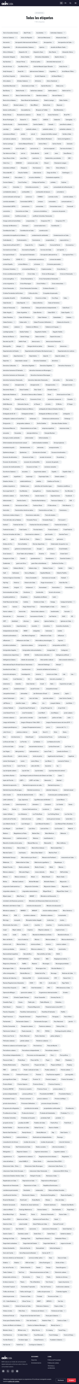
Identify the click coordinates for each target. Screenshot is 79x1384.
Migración (64, 881)
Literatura (36, 804)
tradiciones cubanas (63, 1287)
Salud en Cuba (9, 1224)
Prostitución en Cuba (10, 1113)
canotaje (6, 129)
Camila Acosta (8, 124)
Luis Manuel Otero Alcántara (65, 824)
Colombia (17, 187)
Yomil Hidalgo (54, 1335)
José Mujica (55, 713)
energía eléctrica (33, 433)
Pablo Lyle (32, 1002)
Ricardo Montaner (9, 1200)
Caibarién (57, 119)
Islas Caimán (31, 684)
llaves (71, 804)
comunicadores (67, 201)
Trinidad (40, 1296)
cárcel (34, 134)
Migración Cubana (51, 886)
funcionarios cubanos (33, 534)
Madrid (71, 828)
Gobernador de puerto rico (60, 544)
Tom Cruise (50, 1282)
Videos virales (8, 1311)
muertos (50, 925)
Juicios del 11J (62, 727)
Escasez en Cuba (33, 467)
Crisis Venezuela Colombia (29, 288)
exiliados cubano (9, 496)
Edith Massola (8, 404)
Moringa (6, 920)
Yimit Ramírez (8, 1335)
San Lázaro (7, 1229)
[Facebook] (3, 1371)
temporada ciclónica (10, 1277)
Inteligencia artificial (63, 655)
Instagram (65, 650)
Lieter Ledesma (8, 799)
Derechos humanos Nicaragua (41, 375)
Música (38, 939)
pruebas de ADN (24, 1123)
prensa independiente (10, 1094)
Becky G (6, 105)
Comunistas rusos (56, 206)
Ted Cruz (22, 1272)
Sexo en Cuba (63, 1258)
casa (57, 153)
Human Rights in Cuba (49, 606)
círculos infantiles (35, 177)
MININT (33, 896)
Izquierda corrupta (67, 684)
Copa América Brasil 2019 (12, 245)
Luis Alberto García (10, 824)
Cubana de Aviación (64, 322)
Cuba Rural (67, 307)
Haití (5, 573)
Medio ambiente (25, 867)
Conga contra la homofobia (12, 221)
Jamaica (57, 693)
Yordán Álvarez (8, 1340)
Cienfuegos (67, 172)
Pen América (38, 1045)
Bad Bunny (7, 90)
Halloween (16, 573)
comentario (61, 192)
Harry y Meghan (30, 573)
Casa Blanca (68, 153)
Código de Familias (39, 182)
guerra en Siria (21, 563)
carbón (24, 134)
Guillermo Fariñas (59, 563)
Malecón (64, 833)
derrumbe (57, 380)
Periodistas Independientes (13, 1055)
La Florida (24, 742)
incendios (48, 626)
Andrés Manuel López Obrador (44, 66)
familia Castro (22, 500)
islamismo (7, 684)
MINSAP (35, 910)
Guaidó (23, 558)
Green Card (64, 553)
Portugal (25, 1079)
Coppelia (42, 245)
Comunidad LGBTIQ (10, 206)
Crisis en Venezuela (67, 274)
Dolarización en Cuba (64, 394)
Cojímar (64, 182)
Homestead (43, 587)
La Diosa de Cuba (9, 742)
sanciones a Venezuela (50, 1229)
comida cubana (69, 197)
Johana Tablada (9, 708)
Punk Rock (68, 1123)
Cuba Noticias (26, 307)
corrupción (61, 250)
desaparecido (35, 385)
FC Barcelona (53, 505)
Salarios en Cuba (23, 1219)
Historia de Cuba (31, 582)
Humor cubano (9, 611)
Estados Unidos (9, 481)
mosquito (18, 920)
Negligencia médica (61, 959)
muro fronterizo (24, 939)
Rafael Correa (39, 1127)
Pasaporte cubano (28, 1026)
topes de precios (65, 1282)
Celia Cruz (7, 163)
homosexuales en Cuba (11, 592)
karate (36, 732)
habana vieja (34, 568)
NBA (48, 959)
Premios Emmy (38, 1084)
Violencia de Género (39, 1311)
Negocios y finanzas (10, 963)
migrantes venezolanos (30, 891)
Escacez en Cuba (29, 457)
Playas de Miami (57, 1065)
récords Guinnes (65, 1142)
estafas (39, 481)
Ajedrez (43, 47)
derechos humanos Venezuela (13, 380)
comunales (53, 201)
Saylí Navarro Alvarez (43, 1238)
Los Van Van (69, 814)
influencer (62, 635)
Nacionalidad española (11, 954)
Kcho (56, 732)
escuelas (26, 471)
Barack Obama (58, 95)
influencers (7, 640)
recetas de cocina (30, 1142)
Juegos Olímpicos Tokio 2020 (31, 722)
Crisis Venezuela (9, 288)
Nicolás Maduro (57, 968)
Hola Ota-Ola (64, 582)
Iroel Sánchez (18, 679)
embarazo (34, 418)
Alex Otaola (53, 52)
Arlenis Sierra (26, 76)
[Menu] (75, 3)
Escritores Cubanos (10, 471)
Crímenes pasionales (54, 264)
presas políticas (29, 1094)
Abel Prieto (28, 33)
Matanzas (7, 862)
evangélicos (37, 491)
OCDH (32, 983)
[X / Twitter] (8, 1371)
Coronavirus (70, 245)
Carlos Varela (57, 144)
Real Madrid (7, 1137)
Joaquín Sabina (56, 703)
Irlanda (6, 679)
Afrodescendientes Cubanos (25, 47)
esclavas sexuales (51, 467)
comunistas (40, 206)
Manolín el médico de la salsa (13, 843)
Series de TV (47, 1253)
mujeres (30, 930)
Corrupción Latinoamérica (49, 254)
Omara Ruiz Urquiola (10, 988)
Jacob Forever (36, 689)
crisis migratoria (9, 283)
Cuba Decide (7, 303)
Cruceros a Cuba (41, 298)
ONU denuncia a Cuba (64, 988)
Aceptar (71, 1380)
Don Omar (7, 399)
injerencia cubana (27, 645)
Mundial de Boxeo (64, 934)
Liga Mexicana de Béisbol (43, 799)
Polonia (39, 1074)
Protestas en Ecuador (29, 1118)
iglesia (37, 621)
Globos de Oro (8, 544)
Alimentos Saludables (42, 57)
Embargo (69, 418)
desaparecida (20, 385)
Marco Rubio (22, 848)
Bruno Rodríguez (9, 119)
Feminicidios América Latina (24, 510)
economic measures (55, 399)
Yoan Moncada (39, 1335)
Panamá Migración (34, 1007)
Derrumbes (70, 380)
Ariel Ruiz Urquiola (9, 76)
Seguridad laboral (49, 1243)
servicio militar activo (37, 1258)
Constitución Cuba (9, 230)
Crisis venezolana (58, 283)
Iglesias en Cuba (67, 621)
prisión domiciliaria (10, 1103)
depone (6, 356)
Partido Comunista (10, 1026)
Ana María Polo (23, 66)
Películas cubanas (9, 1041)
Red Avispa (7, 1147)
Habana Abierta (19, 568)
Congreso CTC (46, 221)
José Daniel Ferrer (10, 713)
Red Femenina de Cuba (24, 1147)
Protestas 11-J (67, 1113)
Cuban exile (24, 322)
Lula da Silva (45, 828)
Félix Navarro (68, 505)
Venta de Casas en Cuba (24, 1306)
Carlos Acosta (27, 139)
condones (7, 216)
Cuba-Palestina (9, 317)
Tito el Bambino (35, 1282)
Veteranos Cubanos (43, 1306)
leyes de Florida (9, 780)
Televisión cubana (61, 1272)
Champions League (61, 163)
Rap (54, 1132)
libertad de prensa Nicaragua (13, 790)
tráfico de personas (45, 1291)
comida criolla (53, 197)
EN (65, 3)
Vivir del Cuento (32, 1320)
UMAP (39, 1301)
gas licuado (50, 534)
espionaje (30, 476)
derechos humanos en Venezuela (14, 375)
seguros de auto (66, 1243)
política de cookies (13, 1381)
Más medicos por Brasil (29, 857)
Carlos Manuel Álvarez (26, 144)
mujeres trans (61, 930)
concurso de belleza (41, 211)
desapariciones (68, 385)
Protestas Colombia (10, 1118)
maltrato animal (23, 838)
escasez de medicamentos (12, 467)
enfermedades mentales (41, 443)
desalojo (7, 385)
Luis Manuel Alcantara (43, 824)
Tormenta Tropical (10, 1287)
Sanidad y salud (24, 1233)
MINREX (24, 910)
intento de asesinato (28, 660)
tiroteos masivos (9, 1282)
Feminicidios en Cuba (47, 510)
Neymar (35, 963)
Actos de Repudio (27, 37)
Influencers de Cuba (24, 640)
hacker (61, 568)
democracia (37, 341)
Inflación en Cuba (47, 635)
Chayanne (25, 168)
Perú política (65, 1055)
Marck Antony (8, 848)
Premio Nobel (8, 1084)
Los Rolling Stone (54, 814)
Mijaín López (8, 896)
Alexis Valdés (26, 57)
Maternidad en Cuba (23, 862)
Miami (34, 877)
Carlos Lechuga (8, 144)
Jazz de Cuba (34, 698)
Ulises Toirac (27, 1301)
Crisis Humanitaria (28, 279)
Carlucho (70, 144)
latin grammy (20, 751)
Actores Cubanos (10, 37)
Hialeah (64, 578)
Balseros (7, 95)
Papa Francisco (9, 1016)
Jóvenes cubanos (9, 717)
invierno (39, 674)
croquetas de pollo (10, 298)
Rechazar (61, 1380)
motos (63, 920)
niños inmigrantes (9, 973)
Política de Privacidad (54, 1360)
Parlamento (7, 1021)
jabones (6, 689)
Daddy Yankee (25, 332)
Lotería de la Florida (10, 819)
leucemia (48, 766)
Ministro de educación (54, 905)
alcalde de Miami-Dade (59, 47)
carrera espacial (50, 148)
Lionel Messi (62, 799)
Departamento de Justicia (67, 351)
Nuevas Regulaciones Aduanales (14, 983)
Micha (5, 881)
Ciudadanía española (54, 177)
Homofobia (69, 587)
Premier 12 (37, 1079)
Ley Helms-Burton (9, 775)
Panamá (20, 1007)
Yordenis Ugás (24, 1340)
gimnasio (61, 539)
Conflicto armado (21, 216)
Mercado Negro (25, 872)
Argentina (54, 71)
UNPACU (50, 1301)
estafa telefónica (26, 481)
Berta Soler (48, 105)
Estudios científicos (64, 486)
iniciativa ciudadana (10, 645)
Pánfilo (64, 1012)
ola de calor (53, 983)
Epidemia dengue (9, 452)
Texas (39, 1277)
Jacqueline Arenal (52, 689)
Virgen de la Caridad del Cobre (31, 1315)
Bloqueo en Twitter (43, 110)
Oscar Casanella (40, 997)
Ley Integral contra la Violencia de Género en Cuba (37, 775)
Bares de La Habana (10, 100)
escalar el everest (46, 457)
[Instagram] (12, 1371)
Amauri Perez (21, 62)
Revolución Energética (49, 1195)
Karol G (46, 732)
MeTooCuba (64, 872)
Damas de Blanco (9, 336)
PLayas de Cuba (41, 1065)
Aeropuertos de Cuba (66, 42)
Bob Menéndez (59, 110)
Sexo (51, 1258)
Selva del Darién (26, 1248)
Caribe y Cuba (67, 134)
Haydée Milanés (46, 573)
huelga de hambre (68, 602)
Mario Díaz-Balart (38, 852)
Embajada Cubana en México (25, 409)
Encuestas (19, 433)
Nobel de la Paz (41, 973)
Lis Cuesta (7, 804)
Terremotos (27, 1277)
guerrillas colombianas (39, 563)
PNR (5, 1070)
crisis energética (10, 279)
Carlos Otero (43, 144)
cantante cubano (49, 129)
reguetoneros (8, 1156)
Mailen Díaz (36, 833)
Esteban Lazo (25, 486)
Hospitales (25, 597)
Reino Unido (38, 1161)
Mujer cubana (18, 930)
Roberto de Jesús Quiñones (30, 1205)
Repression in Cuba (31, 1185)
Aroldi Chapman (41, 76)
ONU (49, 988)
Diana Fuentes (25, 389)
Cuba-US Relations (26, 317)
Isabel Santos (41, 679)
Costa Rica (7, 259)
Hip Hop (6, 582)
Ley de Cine (26, 770)
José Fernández (28, 713)
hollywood (30, 587)
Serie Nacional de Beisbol (29, 1253)
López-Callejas (8, 814)
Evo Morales (69, 491)
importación (7, 626)
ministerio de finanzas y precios (14, 901)
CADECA (46, 119)
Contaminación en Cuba (62, 235)
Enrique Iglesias (60, 443)
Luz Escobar (59, 828)
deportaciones (19, 356)
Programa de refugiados (11, 1108)
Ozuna (21, 1002)
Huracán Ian (8, 616)
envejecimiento (55, 447)
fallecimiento (8, 500)
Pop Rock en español (54, 1074)
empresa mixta (65, 428)
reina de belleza (9, 1161)
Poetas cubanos (51, 1070)
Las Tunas (69, 746)
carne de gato (21, 148)
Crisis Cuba (33, 274)
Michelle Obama (50, 881)
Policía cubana (66, 1070)
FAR (71, 500)
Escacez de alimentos (59, 452)
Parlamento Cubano (23, 1021)
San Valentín (20, 1229)
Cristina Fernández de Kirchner (13, 293)
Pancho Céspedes (9, 1012)
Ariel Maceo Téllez (68, 71)
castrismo (36, 158)
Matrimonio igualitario (42, 862)
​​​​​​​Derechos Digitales (29, 365)
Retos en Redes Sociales (57, 1190)
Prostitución (70, 1108)
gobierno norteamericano (24, 549)
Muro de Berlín (8, 939)
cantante (18, 129)
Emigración (8, 423)
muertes (38, 925)
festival (6, 524)
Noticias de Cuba (69, 973)
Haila (70, 568)
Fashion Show (38, 505)
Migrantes (66, 886)
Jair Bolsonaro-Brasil (41, 693)
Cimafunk (7, 177)
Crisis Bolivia (62, 269)
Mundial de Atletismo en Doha (43, 934)
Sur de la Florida (9, 1267)
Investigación (26, 674)
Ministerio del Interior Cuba (12, 905)
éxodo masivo (41, 496)
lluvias (15, 809)
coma (46, 187)
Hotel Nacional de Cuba (11, 602)
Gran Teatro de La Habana (26, 553)
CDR (70, 158)
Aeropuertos (49, 42)
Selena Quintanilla (9, 1248)
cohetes (53, 182)
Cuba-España (66, 312)
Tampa (49, 1267)
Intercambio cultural (47, 660)
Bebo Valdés (64, 100)
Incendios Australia (63, 626)
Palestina (59, 1002)
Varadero (7, 1306)
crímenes (38, 264)
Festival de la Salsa (61, 524)
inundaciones (27, 669)
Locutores (46, 809)
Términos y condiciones (51, 1367)
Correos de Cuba (46, 250)
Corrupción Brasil (9, 254)
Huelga (53, 602)
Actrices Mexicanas (45, 37)
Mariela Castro (9, 852)
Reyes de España (67, 1195)
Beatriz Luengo (49, 100)
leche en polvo (38, 756)
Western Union (8, 1330)
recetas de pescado (48, 1142)
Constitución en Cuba (27, 230)
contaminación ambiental (40, 235)
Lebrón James (23, 756)
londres (58, 809)
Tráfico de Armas (9, 1291)
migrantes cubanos (10, 891)
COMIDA (41, 197)
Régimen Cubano (23, 1151)
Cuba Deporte (23, 303)
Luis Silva (32, 828)
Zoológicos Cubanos (36, 1344)
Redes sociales (42, 1147)
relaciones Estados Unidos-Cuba (14, 1176)
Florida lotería (38, 529)
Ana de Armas (8, 66)
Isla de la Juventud (57, 679)
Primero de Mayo (61, 1098)
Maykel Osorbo (9, 867)
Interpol (59, 664)
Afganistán (7, 47)
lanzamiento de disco (36, 746)
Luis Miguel (7, 828)
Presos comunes (26, 1098)
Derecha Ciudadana (41, 361)
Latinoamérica (34, 751)
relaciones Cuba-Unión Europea (14, 1171)
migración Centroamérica (12, 886)
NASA (58, 954)
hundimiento (55, 611)
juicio (49, 727)
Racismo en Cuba (24, 1127)
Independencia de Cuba (11, 631)
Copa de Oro (29, 245)
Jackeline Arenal (20, 689)
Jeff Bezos (7, 703)
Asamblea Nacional (10, 86)
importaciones (22, 626)
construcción (44, 230)
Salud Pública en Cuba (41, 1224)
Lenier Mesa (36, 761)
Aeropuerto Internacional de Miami (27, 42)
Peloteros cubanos (43, 1041)
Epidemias (24, 452)
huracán (68, 611)
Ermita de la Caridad (40, 452)
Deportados (34, 356)
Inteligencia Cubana (10, 660)
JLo (44, 703)
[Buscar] (70, 3)
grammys (51, 549)
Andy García (63, 66)
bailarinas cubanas (37, 90)
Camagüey (70, 119)
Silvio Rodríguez (45, 1262)
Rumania (23, 1214)
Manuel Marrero (34, 843)
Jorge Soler (62, 708)
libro (42, 795)
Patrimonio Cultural (10, 1031)
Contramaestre (22, 240)
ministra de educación (34, 905)
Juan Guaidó (43, 717)
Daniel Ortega (26, 336)
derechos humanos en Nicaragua (40, 370)
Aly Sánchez (7, 62)
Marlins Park (54, 852)
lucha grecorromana (54, 819)
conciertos (7, 211)
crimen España (8, 264)
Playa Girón (26, 1065)
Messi (53, 872)
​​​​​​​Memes (62, 867)
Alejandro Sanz (39, 52)
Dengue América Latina (36, 346)
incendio (35, 626)
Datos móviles (40, 336)
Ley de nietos (40, 770)
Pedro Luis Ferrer (9, 1036)
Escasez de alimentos (11, 462)
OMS (25, 988)
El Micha (59, 404)
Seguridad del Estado (31, 1243)
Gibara (38, 539)
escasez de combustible (33, 462)
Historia (17, 582)
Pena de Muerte (53, 1045)
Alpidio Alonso (60, 57)
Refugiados (8, 1151)
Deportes (7, 361)
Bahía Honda (21, 90)
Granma (42, 553)
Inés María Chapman (29, 635)
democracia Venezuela (54, 341)
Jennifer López (21, 703)
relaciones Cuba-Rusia (57, 1166)
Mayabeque (59, 862)
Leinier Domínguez (9, 761)
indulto (60, 631)
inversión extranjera (10, 674)
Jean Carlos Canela (66, 698)
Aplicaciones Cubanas (37, 71)
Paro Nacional (59, 1021)
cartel (47, 153)
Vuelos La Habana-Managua (37, 1325)
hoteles (27, 602)
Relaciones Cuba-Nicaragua (34, 1166)
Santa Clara (38, 1233)
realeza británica (22, 1137)
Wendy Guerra (56, 1325)
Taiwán (39, 1267)
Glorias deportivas (40, 544)
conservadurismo (40, 225)
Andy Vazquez (8, 71)
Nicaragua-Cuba (9, 968)
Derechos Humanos (65, 365)
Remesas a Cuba (52, 1176)
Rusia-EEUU (8, 1219)
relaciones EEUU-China (61, 1171)
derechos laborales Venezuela (38, 380)
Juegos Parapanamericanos (32, 727)
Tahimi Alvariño (26, 1267)
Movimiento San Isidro (11, 925)
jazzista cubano (49, 698)
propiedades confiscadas (53, 1108)
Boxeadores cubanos (25, 115)
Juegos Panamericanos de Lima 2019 (59, 722)
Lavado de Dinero (63, 751)
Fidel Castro (24, 529)
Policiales (7, 1074)
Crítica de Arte (34, 293)
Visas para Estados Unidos (12, 1320)
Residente (27, 1190)
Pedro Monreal (25, 1036)
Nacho (51, 949)
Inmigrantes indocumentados (33, 650)
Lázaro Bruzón (8, 756)
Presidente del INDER (47, 1094)
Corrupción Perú (69, 254)
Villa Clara (23, 1311)
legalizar (72, 756)
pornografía (70, 1074)
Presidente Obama (65, 1094)
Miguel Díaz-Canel (64, 891)
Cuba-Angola (8, 312)
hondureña (40, 592)
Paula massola (27, 1031)
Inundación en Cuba (10, 669)
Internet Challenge (45, 664)
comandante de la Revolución (63, 187)
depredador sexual (22, 361)
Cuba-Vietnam (43, 317)
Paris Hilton (68, 1016)
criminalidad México (29, 269)
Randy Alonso (27, 1132)
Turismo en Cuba (54, 1296)
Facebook (70, 496)
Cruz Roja (55, 298)
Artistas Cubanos (24, 81)
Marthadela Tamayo (10, 857)
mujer (5, 930)
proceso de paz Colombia (50, 1103)
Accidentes (41, 33)
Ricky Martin (36, 1200)
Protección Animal (29, 1113)
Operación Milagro (9, 992)
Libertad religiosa (52, 790)
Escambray (61, 457)
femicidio (7, 510)
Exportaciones (56, 496)
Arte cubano (8, 81)
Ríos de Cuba (60, 1200)
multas (25, 934)
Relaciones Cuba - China (12, 1166)
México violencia (21, 877)
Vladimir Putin (47, 1320)
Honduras (28, 592)
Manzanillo (48, 843)
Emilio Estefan (42, 423)
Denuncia (52, 346)
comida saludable (9, 201)
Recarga (60, 1137)
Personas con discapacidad (36, 1055)
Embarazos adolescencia (51, 418)
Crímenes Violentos (10, 269)
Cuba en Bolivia (38, 303)
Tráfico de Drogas (26, 1291)
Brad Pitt (67, 115)
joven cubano (69, 713)
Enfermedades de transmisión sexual (15, 443)
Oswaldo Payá (8, 1002)
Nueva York (68, 978)
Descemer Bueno (9, 389)
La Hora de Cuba (9, 746)
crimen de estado (56, 259)
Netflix (25, 963)
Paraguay (56, 1016)
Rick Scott (24, 1200)
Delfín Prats (23, 341)
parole (72, 1021)
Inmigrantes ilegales (10, 650)
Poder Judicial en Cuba (32, 1070)
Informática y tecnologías (44, 640)
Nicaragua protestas (63, 963)
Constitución (56, 225)
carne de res (35, 148)
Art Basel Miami (57, 76)
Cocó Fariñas (23, 182)
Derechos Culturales (10, 365)
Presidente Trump (9, 1098)
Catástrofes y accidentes (54, 158)
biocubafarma (26, 110)
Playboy (70, 1065)
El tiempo (7, 409)
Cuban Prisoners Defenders (43, 322)
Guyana (6, 568)
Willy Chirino (37, 1330)
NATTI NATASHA (24, 959)
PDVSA (48, 1031)
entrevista (41, 447)
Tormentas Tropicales (29, 1287)
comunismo (27, 206)
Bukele (35, 119)
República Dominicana (51, 1185)
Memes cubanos (9, 872)
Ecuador (71, 399)
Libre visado (8, 795)
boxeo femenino (54, 115)
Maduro (6, 833)
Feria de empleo (51, 515)
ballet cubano (53, 90)
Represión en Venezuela (11, 1185)
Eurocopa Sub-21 (9, 491)
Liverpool (48, 804)
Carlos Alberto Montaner (44, 139)
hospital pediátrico (9, 597)
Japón (67, 693)
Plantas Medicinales (10, 1065)
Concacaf (71, 206)
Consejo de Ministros (10, 225)
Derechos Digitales (47, 365)
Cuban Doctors (9, 322)
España (55, 471)
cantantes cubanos (66, 129)
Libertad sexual (69, 790)
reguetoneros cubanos (26, 1156)
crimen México (24, 264)
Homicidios (56, 587)
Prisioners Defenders (29, 1103)
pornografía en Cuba (10, 1079)
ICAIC (64, 616)
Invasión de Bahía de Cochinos (47, 669)
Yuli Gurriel (7, 1344)
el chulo (49, 404)
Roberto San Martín (68, 1205)
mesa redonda (40, 872)
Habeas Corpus (48, 568)
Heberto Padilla (62, 573)
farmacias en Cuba (22, 505)
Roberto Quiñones (50, 1205)
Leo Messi (49, 761)
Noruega (54, 973)
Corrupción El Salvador (28, 254)
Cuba (66, 298)
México (7, 877)
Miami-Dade (62, 877)
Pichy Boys (22, 1060)
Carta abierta (35, 153)
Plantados (69, 1060)
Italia (52, 684)
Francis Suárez (53, 529)
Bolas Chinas (8, 115)
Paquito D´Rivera (42, 1016)
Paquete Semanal (25, 1016)
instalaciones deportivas (11, 655)
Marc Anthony (62, 843)
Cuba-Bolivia (38, 312)
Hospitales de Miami (41, 597)
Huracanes (21, 616)
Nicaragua (47, 963)
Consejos (26, 225)
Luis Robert (20, 828)
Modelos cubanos (47, 915)
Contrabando (8, 240)
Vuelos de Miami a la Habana (13, 1325)
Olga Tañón (66, 983)
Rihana (48, 1200)
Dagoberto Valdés (42, 332)
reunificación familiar (10, 1195)
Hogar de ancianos (48, 582)
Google (40, 549)
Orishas (6, 997)
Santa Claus (51, 1233)
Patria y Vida (61, 1026)
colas (6, 187)
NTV (56, 978)
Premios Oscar (43, 1089)
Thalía (49, 1277)
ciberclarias (38, 172)
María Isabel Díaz (57, 848)
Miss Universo (68, 910)
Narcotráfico (28, 954)
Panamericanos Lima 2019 (55, 1007)
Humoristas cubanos (39, 611)
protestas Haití (46, 1118)
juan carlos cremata (27, 717)
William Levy (23, 1330)
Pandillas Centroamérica (28, 1012)
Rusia (34, 1214)
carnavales (7, 148)
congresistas (31, 221)
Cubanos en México (33, 327)
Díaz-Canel (38, 389)
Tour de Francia (46, 1287)
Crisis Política (42, 283)
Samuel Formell (59, 1224)
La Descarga (63, 737)
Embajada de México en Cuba (49, 414)
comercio (29, 197)
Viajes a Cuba (59, 1306)
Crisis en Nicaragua (49, 274)
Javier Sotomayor (9, 698)
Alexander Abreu (68, 52)
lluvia (5, 809)
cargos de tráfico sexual (49, 134)
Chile (49, 168)
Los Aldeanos (23, 814)
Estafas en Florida (53, 481)
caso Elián (24, 158)
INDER (26, 631)
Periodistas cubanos (53, 1050)
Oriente (66, 992)
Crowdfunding (26, 298)
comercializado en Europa (12, 197)
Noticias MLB (28, 978)
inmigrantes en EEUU (60, 645)
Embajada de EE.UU (10, 414)
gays (13, 539)
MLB (17, 915)
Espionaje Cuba (45, 476)
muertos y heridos (64, 925)
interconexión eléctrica (67, 660)
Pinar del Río (36, 1060)
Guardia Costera (66, 558)
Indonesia (49, 631)
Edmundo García (24, 404)
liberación (48, 780)
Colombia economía (33, 187)
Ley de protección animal (57, 770)
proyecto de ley (8, 1123)
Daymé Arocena (56, 336)
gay (5, 539)
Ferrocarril (62, 520)
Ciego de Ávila (52, 172)
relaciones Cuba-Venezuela (39, 1171)
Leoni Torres (8, 766)
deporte (47, 356)
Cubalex (70, 317)
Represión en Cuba (30, 1180)
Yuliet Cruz (20, 1344)
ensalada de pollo (9, 447)
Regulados (66, 1156)
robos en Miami (9, 1209)
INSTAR (27, 655)
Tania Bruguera (61, 1267)
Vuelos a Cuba (62, 1320)
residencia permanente (11, 1190)
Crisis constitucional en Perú (13, 274)
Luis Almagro (26, 824)
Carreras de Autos (66, 148)
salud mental (24, 1224)
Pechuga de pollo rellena (63, 1031)
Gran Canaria (8, 553)
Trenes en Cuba (26, 1296)
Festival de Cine (19, 524)
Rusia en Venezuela (48, 1214)
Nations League (8, 959)
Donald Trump (20, 399)
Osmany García (57, 997)
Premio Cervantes (67, 1079)
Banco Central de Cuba (24, 95)
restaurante (40, 1190)
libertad (60, 780)
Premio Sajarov (23, 1084)
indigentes (37, 631)
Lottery (40, 819)
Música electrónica (68, 939)
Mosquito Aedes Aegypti (34, 920)
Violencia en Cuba (58, 1311)
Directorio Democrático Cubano (32, 394)
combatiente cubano (10, 192)
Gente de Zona (25, 539)
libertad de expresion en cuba (33, 785)
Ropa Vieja (71, 1209)
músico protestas (9, 949)
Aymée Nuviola (46, 86)
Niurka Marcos (25, 973)
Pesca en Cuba (8, 1060)
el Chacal (37, 404)
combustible (27, 192)
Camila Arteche (23, 124)
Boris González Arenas (11, 33)
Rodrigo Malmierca (26, 1209)
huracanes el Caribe (37, 616)
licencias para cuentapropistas (58, 795)
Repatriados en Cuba (10, 1180)
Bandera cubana (42, 95)
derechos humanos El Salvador (14, 370)
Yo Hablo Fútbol (24, 1335)
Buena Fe (24, 119)
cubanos (18, 327)
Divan (50, 394)
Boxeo (40, 115)
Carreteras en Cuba (10, 153)
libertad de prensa (55, 785)
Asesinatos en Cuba (29, 86)
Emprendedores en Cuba (29, 428)
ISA (29, 679)
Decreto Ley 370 (9, 341)
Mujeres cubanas (44, 930)
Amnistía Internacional (55, 62)
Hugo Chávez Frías (29, 606)
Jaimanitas (24, 693)
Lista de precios (22, 804)
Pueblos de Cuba (40, 1123)
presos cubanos (43, 1098)
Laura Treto (48, 751)
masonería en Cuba (68, 857)
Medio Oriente (40, 867)
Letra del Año (36, 766)
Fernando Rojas (48, 520)
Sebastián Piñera (61, 1238)
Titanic (23, 1282)
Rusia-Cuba (64, 1214)
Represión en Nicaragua (49, 1180)
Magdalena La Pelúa (21, 833)
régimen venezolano (42, 1151)
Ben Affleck (35, 105)
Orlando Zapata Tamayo (22, 997)
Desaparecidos (52, 385)
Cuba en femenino (54, 303)
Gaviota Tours (64, 534)
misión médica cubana (51, 910)
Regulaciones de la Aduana (48, 1156)
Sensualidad (40, 1248)
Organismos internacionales (49, 992)
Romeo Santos (42, 1209)
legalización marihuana (56, 756)
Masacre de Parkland (49, 857)
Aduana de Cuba (62, 37)
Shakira (6, 1262)
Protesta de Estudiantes (48, 1113)
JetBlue (35, 703)
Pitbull (58, 1060)
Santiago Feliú (26, 1238)
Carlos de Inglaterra (65, 139)
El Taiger (71, 404)
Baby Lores (60, 86)
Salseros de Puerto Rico (41, 1219)
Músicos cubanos (38, 949)
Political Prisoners (24, 1074)
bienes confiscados (10, 110)
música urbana (36, 944)
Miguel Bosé (48, 891)
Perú (53, 1055)
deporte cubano (61, 356)
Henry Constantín (32, 578)
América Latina (36, 62)
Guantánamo (51, 558)
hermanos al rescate (49, 578)
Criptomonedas (47, 269)
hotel (55, 597)
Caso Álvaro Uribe (9, 158)
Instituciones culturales (43, 655)
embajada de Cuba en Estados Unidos (51, 409)
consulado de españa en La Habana (15, 235)
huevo (5, 606)
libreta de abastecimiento (26, 795)
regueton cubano (60, 1151)
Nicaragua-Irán (41, 968)
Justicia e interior (22, 732)
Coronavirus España (29, 250)
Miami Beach (47, 877)
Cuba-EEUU (52, 312)
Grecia (53, 553)
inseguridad (52, 650)
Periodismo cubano (10, 1050)
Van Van (61, 1301)
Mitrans (6, 915)
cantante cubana (32, 129)
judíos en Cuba (57, 717)
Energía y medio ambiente (12, 438)
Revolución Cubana (29, 1195)
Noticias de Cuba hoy (10, 978)
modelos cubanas (30, 915)
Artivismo (38, 81)
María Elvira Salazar (39, 848)
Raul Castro (65, 1132)
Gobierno (7, 549)
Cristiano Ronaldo (50, 288)
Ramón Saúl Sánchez (10, 1132)
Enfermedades (44, 438)
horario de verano (55, 592)
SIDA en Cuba (30, 1262)
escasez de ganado (53, 462)
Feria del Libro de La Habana (12, 520)
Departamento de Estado (12, 351)
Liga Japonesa (24, 799)
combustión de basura (44, 192)
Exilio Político (25, 496)
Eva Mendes (24, 491)
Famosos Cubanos (58, 500)
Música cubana (51, 939)
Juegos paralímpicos (10, 727)
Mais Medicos (50, 833)
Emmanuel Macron (9, 428)
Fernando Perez (32, 520)
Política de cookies (53, 1363)
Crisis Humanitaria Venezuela (49, 279)
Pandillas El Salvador (49, 1012)
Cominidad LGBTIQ (27, 201)
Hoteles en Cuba (40, 602)
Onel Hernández (37, 988)
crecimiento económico (37, 259)
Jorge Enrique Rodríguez (28, 708)
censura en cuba (33, 163)
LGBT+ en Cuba (34, 780)
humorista (23, 611)
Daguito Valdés (58, 332)
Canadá (51, 124)
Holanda (6, 587)
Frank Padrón (68, 529)
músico (49, 944)
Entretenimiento (26, 447)
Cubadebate (57, 317)
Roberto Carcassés (10, 1205)
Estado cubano (60, 476)
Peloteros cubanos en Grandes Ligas (16, 1045)
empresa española (48, 428)
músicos (23, 949)
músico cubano (62, 944)
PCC (39, 1031)
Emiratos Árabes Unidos (60, 423)
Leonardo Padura (64, 761)
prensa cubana (59, 1089)
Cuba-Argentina (23, 312)
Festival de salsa (9, 529)
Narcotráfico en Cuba (44, 954)
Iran (73, 674)
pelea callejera (56, 1036)
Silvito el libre (61, 1262)
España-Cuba (68, 471)
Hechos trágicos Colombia (12, 578)
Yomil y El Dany (69, 1335)
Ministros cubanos (9, 910)
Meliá (52, 867)
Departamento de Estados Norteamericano (39, 351)
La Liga (22, 746)
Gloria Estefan (23, 544)
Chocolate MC (8, 172)
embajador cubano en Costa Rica (14, 418)
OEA (42, 983)
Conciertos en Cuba (22, 211)
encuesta (6, 433)
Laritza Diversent (55, 746)
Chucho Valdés (23, 172)
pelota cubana (26, 1041)
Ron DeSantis (58, 1209)
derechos (55, 361)
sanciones (33, 1229)
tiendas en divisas (63, 1277)
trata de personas (9, 1296)
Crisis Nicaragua (26, 283)
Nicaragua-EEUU (26, 968)
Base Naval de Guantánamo (30, 100)
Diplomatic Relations (10, 394)
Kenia (65, 732)
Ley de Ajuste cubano (10, 770)
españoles (18, 476)
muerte (27, 925)
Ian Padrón (53, 616)
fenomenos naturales (33, 515)
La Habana (38, 742)
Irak (65, 674)
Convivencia (36, 240)
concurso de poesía (59, 211)
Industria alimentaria (10, 635)
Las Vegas (7, 751)
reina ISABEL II (24, 1161)
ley (59, 766)
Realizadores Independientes (43, 1137)
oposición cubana (28, 992)
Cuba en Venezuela (10, 307)
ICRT (5, 621)
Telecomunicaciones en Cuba (40, 1272)
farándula (7, 505)
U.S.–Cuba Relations (10, 1301)
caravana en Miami (9, 134)
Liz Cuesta (60, 804)
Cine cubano (20, 177)
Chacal (47, 163)
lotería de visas (27, 819)
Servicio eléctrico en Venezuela (14, 1258)
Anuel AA (22, 71)
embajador (67, 414)
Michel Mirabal (34, 881)
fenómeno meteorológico (12, 515)
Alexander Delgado (10, 57)
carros (24, 153)
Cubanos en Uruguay (53, 327)
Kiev (5, 737)
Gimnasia (49, 539)
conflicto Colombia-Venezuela (43, 216)
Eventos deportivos (54, 491)
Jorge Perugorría (47, 708)
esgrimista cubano (40, 471)
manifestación (49, 838)
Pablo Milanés (45, 1002)
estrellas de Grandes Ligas (44, 486)
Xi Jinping (50, 1330)
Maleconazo (7, 838)
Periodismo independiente (31, 1050)
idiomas (26, 621)
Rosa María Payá (9, 1214)
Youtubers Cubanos (57, 1340)
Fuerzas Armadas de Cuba (12, 534)
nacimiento (63, 949)
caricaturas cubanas (10, 139)
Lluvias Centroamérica (30, 809)
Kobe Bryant (30, 737)
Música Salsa (22, 944)
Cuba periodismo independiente (47, 307)
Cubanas (6, 327)
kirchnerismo (16, 737)
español (6, 476)
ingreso (61, 640)
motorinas (51, 920)
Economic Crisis (37, 399)
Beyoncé (60, 105)
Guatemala (7, 563)
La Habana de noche (54, 742)
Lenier (24, 761)
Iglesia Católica (50, 621)
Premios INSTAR (9, 1089)
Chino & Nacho (61, 168)
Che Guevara (37, 168)
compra (41, 201)
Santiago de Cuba (10, 1238)
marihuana (23, 852)
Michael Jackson (19, 881)
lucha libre (70, 819)
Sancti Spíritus (68, 1229)
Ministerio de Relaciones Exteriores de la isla (44, 901)
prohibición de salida (32, 1108)
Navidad (38, 959)
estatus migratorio (9, 486)
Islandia (19, 684)
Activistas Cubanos (57, 33)
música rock (7, 944)
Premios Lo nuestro (26, 1089)
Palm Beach (7, 1007)
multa (15, 934)
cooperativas (50, 240)
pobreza (15, 1070)
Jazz (22, 698)
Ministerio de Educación (49, 896)
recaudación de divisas (11, 1142)
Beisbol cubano (20, 105)
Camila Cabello (38, 124)
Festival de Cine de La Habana (40, 524)
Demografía (7, 346)
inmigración (43, 645)
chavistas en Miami (10, 168)
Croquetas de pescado (51, 293)
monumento (62, 915)
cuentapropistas (9, 332)
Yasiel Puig (62, 1330)
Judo (70, 717)
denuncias (64, 346)
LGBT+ (22, 780)
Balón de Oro (67, 90)
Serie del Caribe (9, 1253)
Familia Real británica (39, 500)
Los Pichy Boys (38, 814)
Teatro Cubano (8, 1272)
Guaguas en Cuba (9, 558)
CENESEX (19, 163)
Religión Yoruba (36, 1176)
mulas (5, 934)
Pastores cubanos (45, 1026)
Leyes (60, 775)
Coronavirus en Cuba (10, 250)
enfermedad (30, 438)
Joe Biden (70, 703)
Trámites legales (62, 1291)
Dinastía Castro (53, 389)
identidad (15, 621)
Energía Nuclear (50, 433)
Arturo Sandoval (52, 81)
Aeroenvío (7, 42)
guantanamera (36, 558)
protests (60, 1118)
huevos (16, 606)
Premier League (51, 1079)
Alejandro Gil (24, 52)
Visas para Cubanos (53, 1315)
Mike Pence (21, 896)
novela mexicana (44, 978)
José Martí (42, 713)
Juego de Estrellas (9, 722)
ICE (72, 616)
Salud (57, 1219)
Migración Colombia (32, 886)
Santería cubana (66, 1233)
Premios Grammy (55, 1084)
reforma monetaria (59, 1147)
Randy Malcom (42, 1132)
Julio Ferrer (7, 732)
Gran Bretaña (64, 549)
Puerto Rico (55, 1123)
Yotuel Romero (40, 1340)
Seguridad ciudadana (11, 1243)
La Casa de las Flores (46, 737)
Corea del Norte (55, 245)
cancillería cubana (66, 124)
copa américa (65, 240)
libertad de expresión (11, 785)
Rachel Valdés (8, 1127)
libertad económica (34, 790)
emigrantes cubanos (25, 423)
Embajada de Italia (28, 414)
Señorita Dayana (55, 1248)
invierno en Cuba (53, 674)
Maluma (36, 838)
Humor (64, 606)
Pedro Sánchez (40, 1036)
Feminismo (63, 510)
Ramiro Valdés (54, 1127)
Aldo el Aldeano (9, 52)
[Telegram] (17, 1371)
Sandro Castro (8, 1233)
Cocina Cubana (8, 182)
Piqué (49, 1060)
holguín (18, 587)
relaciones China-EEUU (55, 1161)
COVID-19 (20, 259)
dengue (19, 346)
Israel (43, 684)
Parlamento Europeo (42, 1021)
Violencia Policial (9, 1315)
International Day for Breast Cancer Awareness (18, 664)
